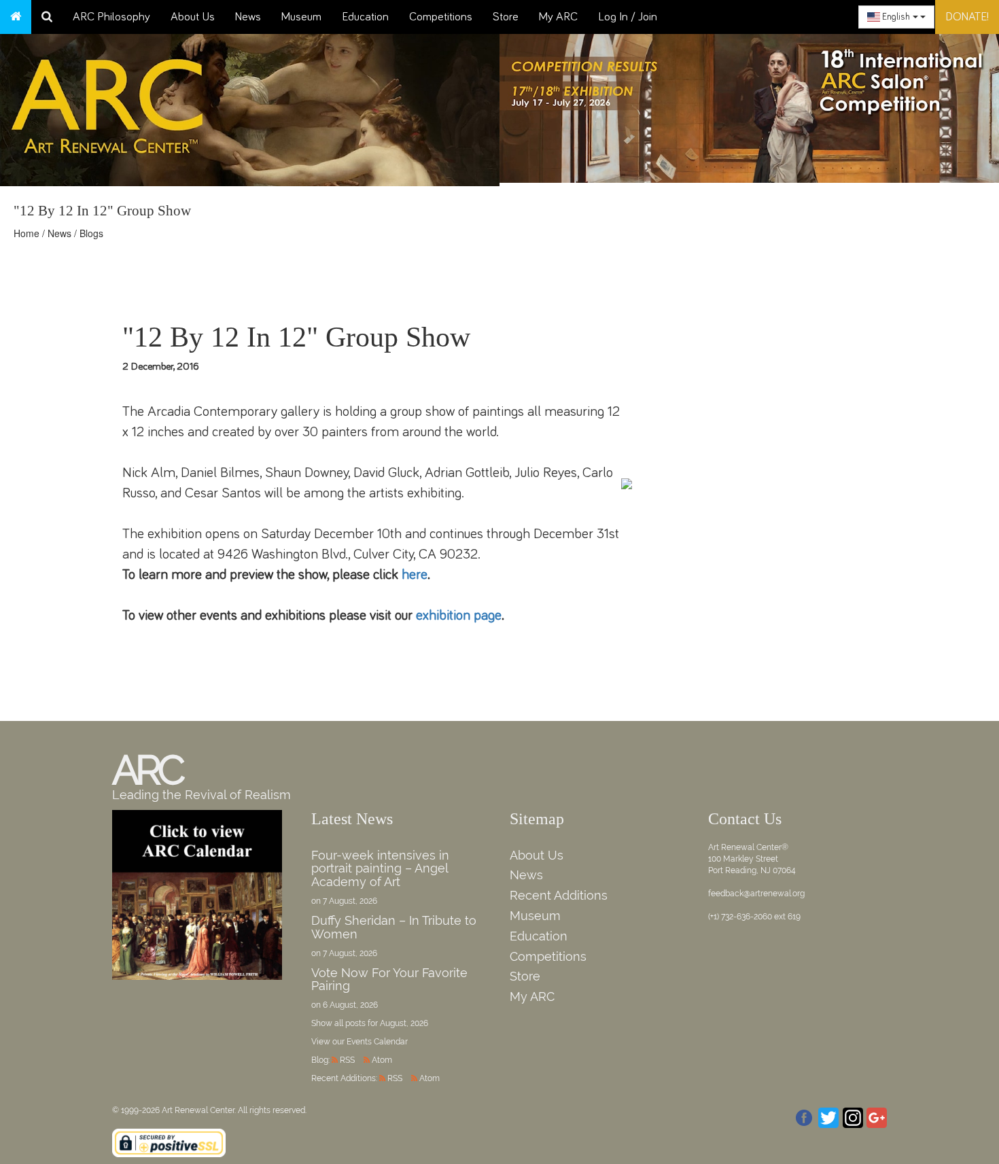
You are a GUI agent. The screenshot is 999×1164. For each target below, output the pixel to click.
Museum (301, 17)
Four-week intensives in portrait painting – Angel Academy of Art (380, 868)
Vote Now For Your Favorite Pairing (389, 979)
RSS (347, 1060)
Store (506, 17)
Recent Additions (559, 895)
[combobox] (896, 17)
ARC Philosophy (111, 17)
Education (365, 17)
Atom (382, 1060)
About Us (193, 17)
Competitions (440, 17)
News (248, 17)
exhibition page (459, 615)
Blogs (91, 233)
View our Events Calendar (359, 1041)
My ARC (558, 17)
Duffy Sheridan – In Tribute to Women (393, 927)
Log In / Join (627, 17)
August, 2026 (404, 1023)
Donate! (967, 17)
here (414, 574)
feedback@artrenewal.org (756, 893)
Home (26, 233)
